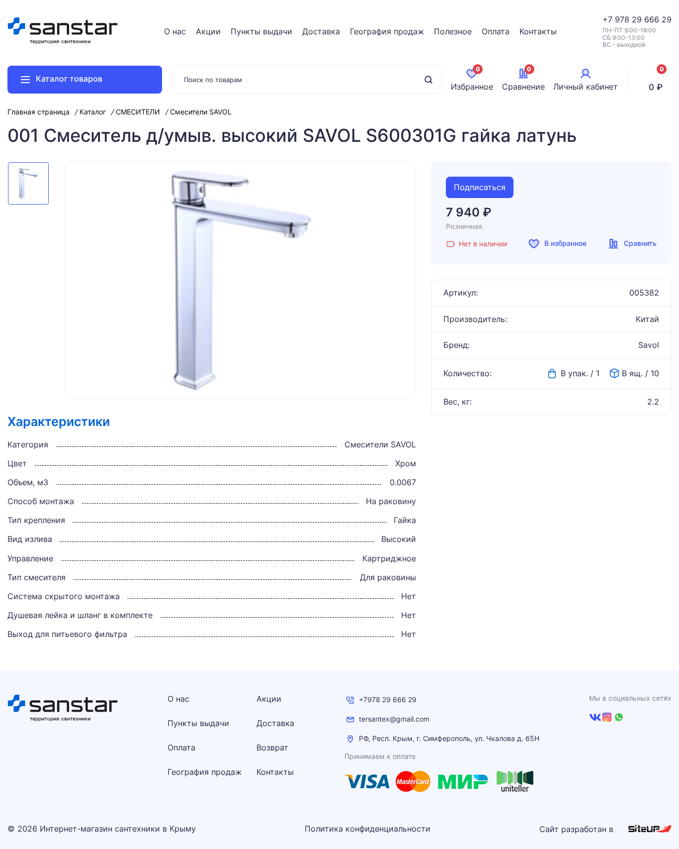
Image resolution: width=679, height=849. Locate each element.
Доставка (321, 31)
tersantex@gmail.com (394, 719)
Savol (648, 345)
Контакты (538, 31)
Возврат (272, 747)
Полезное (453, 31)
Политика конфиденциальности (367, 829)
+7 (608, 19)
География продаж (387, 31)
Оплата (495, 31)
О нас (175, 31)
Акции (208, 31)
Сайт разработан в (577, 829)
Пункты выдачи (261, 31)
